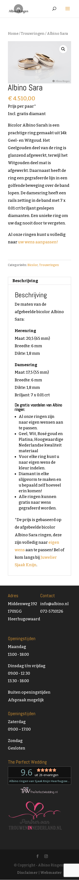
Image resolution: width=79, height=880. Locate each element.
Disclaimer (27, 873)
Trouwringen (33, 33)
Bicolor (32, 265)
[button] (63, 49)
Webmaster (51, 873)
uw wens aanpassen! (38, 242)
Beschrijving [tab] (25, 280)
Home (13, 33)
